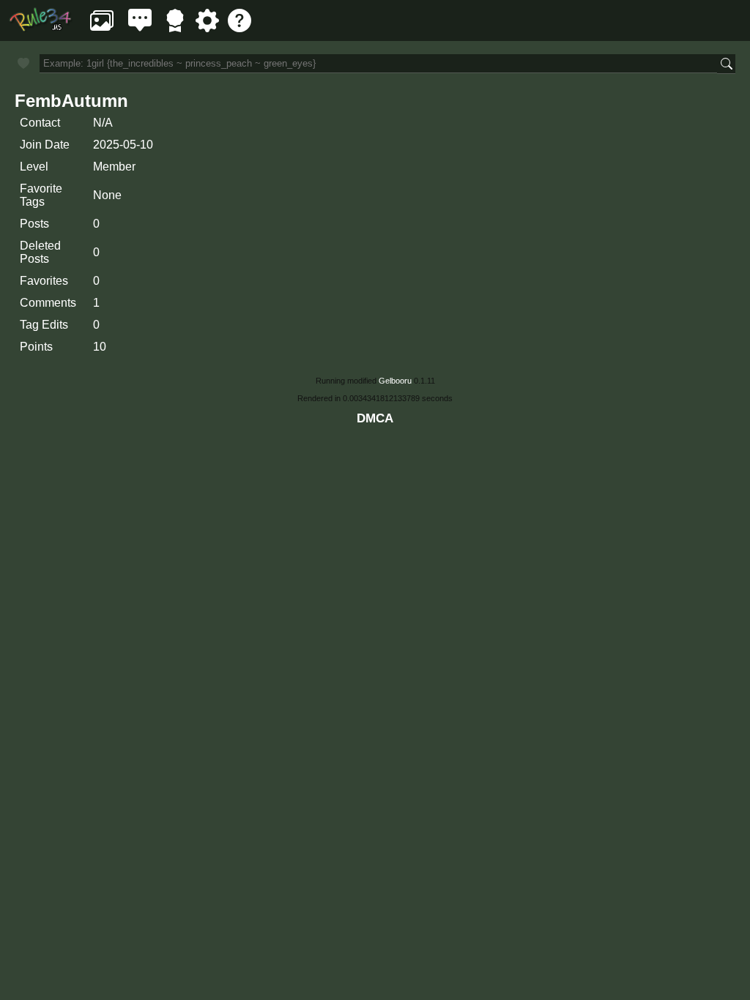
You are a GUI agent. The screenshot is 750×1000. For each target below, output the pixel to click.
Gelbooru (395, 380)
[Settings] (207, 28)
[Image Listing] (102, 28)
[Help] (239, 28)
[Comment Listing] (140, 28)
